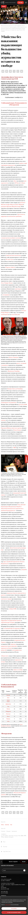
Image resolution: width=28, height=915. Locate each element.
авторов (3, 662)
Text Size (5, 847)
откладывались (12, 403)
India (8, 721)
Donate (23, 861)
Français (16, 836)
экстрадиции (6, 295)
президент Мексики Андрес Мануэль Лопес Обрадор (13, 204)
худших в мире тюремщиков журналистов (14, 164)
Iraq (8, 706)
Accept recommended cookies (14, 912)
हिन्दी (25, 836)
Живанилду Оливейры (14, 371)
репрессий (3, 650)
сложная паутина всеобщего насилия (10, 238)
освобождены (4, 315)
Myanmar (8, 714)
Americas (7, 825)
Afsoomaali (10, 836)
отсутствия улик (15, 315)
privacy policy (8, 905)
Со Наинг (22, 183)
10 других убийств (10, 267)
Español (6, 837)
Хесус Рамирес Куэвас (7, 283)
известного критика (17, 428)
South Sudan (8, 700)
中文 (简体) (21, 836)
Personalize (14, 908)
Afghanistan (8, 704)
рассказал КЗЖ (23, 405)
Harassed (8, 831)
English (6, 836)
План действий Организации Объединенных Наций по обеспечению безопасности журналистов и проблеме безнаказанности (13, 508)
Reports (3, 6)
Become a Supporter (13, 861)
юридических (4, 646)
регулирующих (13, 646)
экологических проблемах (14, 216)
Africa (2, 825)
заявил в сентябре (18, 670)
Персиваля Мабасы (6, 428)
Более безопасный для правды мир (13, 549)
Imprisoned (14, 831)
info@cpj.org (3, 895)
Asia (11, 825)
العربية (2, 836)
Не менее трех (9, 260)
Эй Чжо (17, 183)
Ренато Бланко (17, 430)
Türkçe (2, 837)
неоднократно (4, 403)
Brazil (8, 716)
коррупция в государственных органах (11, 621)
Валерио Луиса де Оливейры (14, 389)
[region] (14, 905)
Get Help (20, 2)
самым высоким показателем (13, 256)
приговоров (18, 289)
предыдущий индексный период (13, 494)
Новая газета (5, 656)
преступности (21, 214)
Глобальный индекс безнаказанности (14, 103)
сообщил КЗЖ (12, 609)
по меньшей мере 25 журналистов (12, 629)
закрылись (13, 644)
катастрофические (17, 650)
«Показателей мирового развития (13, 794)
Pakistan (8, 719)
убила (15, 181)
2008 (14, 448)
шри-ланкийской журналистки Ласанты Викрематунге (12, 563)
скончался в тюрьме (6, 599)
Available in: (3, 834)
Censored (3, 831)
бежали (10, 648)
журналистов (4, 648)
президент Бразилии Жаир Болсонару (11, 207)
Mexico (8, 709)
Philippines (8, 711)
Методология (14, 105)
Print (4, 842)
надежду (3, 420)
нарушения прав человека (8, 623)
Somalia (8, 695)
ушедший (23, 570)
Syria (8, 698)
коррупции (4, 216)
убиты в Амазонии (13, 357)
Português (11, 837)
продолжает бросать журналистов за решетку (13, 594)
